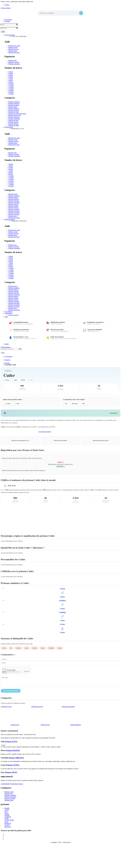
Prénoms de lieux (13, 120)
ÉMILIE (7, 815)
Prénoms (7, 363)
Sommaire (113, 413)
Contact (7, 5)
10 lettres (11, 83)
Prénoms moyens (13, 49)
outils (6, 316)
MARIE (7, 808)
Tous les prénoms (10, 35)
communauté (8, 313)
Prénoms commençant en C (20, 440)
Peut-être (75, 403)
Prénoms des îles (13, 122)
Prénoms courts (12, 47)
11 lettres (11, 85)
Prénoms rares (12, 60)
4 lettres (10, 73)
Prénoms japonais (13, 199)
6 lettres (10, 77)
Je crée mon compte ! (45, 431)
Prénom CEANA (12, 765)
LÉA (6, 811)
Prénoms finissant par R (100, 440)
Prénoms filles (9, 127)
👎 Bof (17, 403)
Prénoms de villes (13, 125)
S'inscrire (7, 21)
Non (83, 403)
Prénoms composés (14, 102)
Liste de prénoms (13, 315)
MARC (7, 818)
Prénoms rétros (12, 107)
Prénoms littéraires (13, 108)
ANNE (7, 810)
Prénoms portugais (13, 214)
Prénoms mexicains (14, 218)
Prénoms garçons (10, 219)
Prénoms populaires (14, 64)
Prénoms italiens (13, 197)
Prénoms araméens (13, 209)
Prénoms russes (12, 194)
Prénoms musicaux (14, 117)
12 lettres (11, 87)
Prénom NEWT (11, 772)
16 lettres (11, 94)
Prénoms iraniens (13, 206)
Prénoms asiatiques (14, 196)
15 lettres (11, 92)
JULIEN (7, 825)
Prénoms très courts (14, 46)
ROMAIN (8, 823)
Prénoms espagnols (14, 202)
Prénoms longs (12, 51)
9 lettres (10, 82)
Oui (66, 403)
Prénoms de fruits (13, 112)
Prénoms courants (13, 62)
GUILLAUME (9, 820)
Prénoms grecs (12, 216)
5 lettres (10, 75)
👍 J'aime (8, 403)
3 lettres (10, 72)
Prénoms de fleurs (13, 105)
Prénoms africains (13, 201)
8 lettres (10, 80)
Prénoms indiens (13, 204)
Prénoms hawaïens (13, 211)
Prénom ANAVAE (13, 750)
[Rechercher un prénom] (81, 13)
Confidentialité (5, 784)
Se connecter (8, 19)
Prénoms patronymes (14, 115)
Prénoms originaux (14, 103)
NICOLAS (8, 827)
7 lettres (10, 78)
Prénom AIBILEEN (16, 758)
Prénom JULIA (11, 741)
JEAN (6, 822)
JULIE (7, 813)
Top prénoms (8, 311)
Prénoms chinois (13, 207)
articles (7, 344)
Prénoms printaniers (14, 118)
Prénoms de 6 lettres (60, 440)
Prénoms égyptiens (14, 212)
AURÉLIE (8, 816)
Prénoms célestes (13, 124)
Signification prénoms (16, 784)
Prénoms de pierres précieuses (17, 113)
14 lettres (11, 90)
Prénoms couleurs (13, 110)
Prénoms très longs (14, 52)
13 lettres (11, 88)
